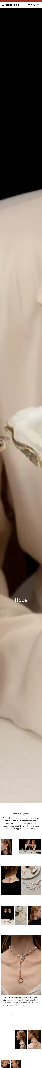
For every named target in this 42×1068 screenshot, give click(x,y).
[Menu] (3, 5)
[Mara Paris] (12, 5)
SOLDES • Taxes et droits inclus (21, 1)
